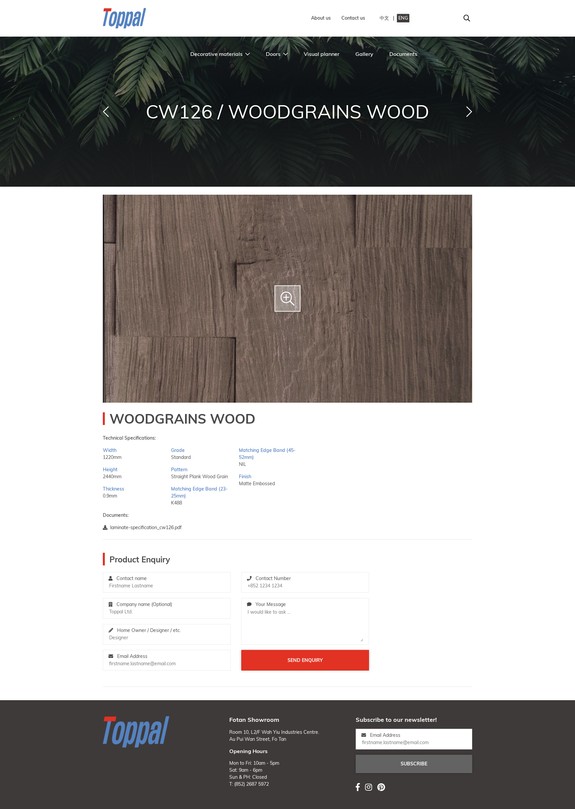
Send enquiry (305, 660)
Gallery (364, 54)
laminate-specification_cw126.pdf (146, 527)
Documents (403, 54)
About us (321, 18)
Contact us (353, 18)
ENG (403, 18)
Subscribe (414, 764)
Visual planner (321, 54)
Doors (273, 54)
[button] (106, 112)
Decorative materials (216, 54)
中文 (384, 18)
